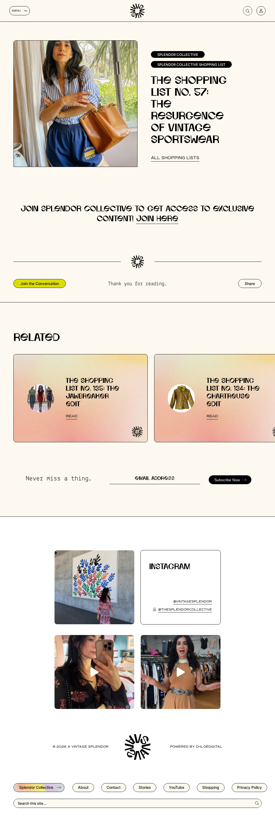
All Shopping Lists (175, 158)
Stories (145, 787)
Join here (157, 219)
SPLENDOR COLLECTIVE (177, 54)
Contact (114, 787)
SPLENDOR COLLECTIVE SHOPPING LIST (191, 64)
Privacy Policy (249, 787)
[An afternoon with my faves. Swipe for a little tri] (94, 587)
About (83, 787)
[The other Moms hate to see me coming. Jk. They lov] (94, 672)
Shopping (210, 787)
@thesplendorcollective (185, 609)
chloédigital (209, 746)
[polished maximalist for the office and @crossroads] (180, 672)
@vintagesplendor (192, 601)
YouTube (176, 787)
